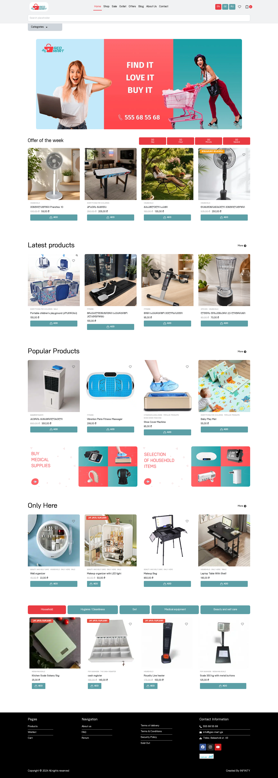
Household (43, 203)
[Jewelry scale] (111, 643)
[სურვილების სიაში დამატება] (73, 154)
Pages (32, 719)
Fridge (33, 415)
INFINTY (245, 771)
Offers (132, 6)
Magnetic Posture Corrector (216, 574)
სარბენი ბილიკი (41, 313)
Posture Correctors (237, 569)
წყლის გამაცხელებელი (153, 309)
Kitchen (33, 203)
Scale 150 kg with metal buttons (49, 676)
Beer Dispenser (152, 419)
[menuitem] (218, 7)
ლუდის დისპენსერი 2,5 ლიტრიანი (52, 207)
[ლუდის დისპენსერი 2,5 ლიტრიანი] (54, 174)
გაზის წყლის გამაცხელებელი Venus (167, 313)
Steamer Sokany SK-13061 (214, 676)
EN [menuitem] (218, 7)
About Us (151, 6)
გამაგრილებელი (150, 203)
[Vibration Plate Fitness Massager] (111, 386)
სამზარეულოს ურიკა (101, 313)
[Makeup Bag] (54, 540)
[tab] (47, 609)
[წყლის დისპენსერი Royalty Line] (224, 280)
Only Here (54, 569)
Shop (106, 6)
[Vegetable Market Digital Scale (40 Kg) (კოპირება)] (111, 174)
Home (97, 6)
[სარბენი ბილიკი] (54, 280)
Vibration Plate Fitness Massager (104, 419)
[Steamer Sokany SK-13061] (223, 643)
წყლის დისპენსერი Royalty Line (220, 313)
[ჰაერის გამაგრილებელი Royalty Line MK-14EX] (167, 174)
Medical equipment (209, 569)
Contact (163, 6)
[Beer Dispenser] (167, 386)
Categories (37, 27)
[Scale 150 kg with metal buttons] (55, 643)
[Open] (239, 7)
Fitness (33, 309)
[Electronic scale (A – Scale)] (167, 643)
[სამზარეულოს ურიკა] (111, 280)
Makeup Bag (36, 574)
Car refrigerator (38, 419)
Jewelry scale (95, 676)
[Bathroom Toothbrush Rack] (167, 540)
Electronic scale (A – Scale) (158, 676)
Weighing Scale (117, 203)
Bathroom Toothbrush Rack (158, 574)
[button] (53, 217)
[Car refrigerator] (54, 386)
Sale (114, 6)
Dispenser (205, 309)
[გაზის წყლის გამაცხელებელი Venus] (167, 280)
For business (92, 203)
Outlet (122, 6)
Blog (141, 6)
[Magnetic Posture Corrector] (224, 540)
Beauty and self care (39, 569)
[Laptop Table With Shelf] (111, 540)
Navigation (89, 719)
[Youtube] (218, 747)
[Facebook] (202, 747)
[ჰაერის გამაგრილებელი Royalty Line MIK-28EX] (224, 174)
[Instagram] (210, 747)
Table (110, 569)
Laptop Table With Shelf (100, 574)
